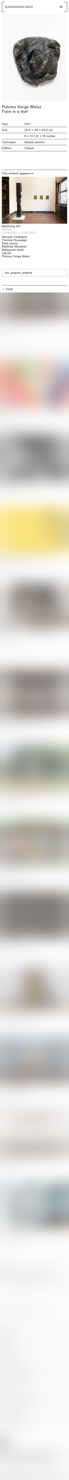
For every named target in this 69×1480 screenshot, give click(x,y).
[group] (34, 57)
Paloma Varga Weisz (21, 107)
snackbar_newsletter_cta (50, 1476)
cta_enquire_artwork (18, 273)
